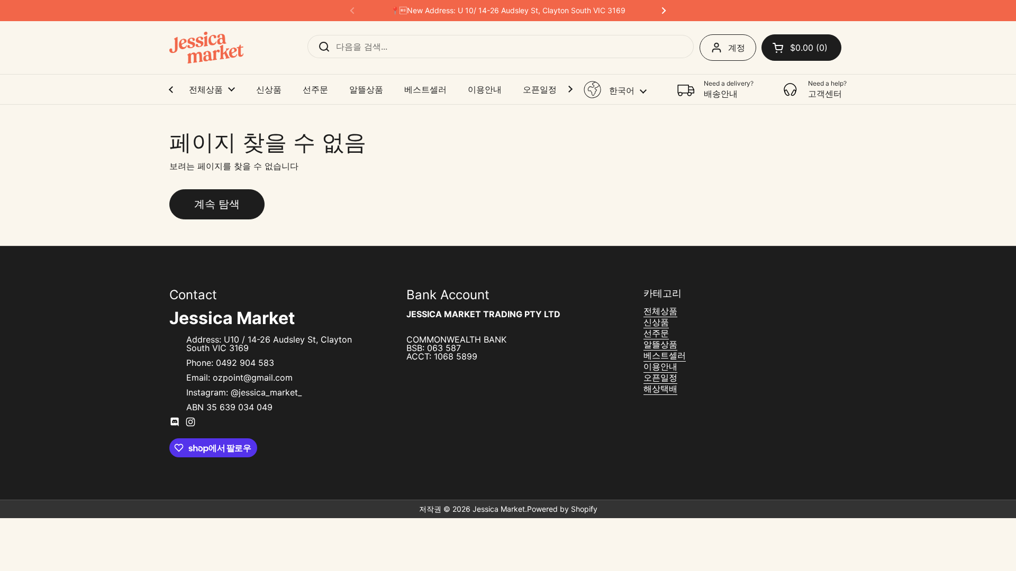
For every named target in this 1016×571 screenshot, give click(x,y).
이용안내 (660, 366)
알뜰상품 (660, 344)
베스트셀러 (664, 355)
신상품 (656, 322)
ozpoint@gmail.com (253, 377)
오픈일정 (660, 377)
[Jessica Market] (206, 47)
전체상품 (660, 311)
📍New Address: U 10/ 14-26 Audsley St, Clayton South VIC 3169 (508, 10)
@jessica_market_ (266, 392)
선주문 (656, 333)
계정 (736, 47)
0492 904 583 (245, 362)
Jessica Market (499, 508)
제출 (320, 46)
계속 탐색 (217, 204)
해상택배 (660, 388)
